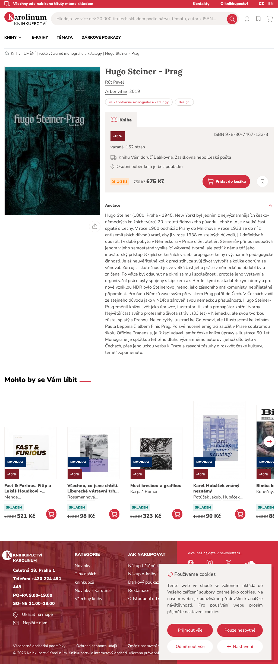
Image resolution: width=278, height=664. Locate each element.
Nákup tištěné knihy (147, 566)
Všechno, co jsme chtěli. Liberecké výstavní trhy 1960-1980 (92, 488)
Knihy (15, 53)
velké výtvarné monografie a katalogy (70, 53)
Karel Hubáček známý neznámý (216, 488)
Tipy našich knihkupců (85, 578)
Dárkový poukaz (143, 582)
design (184, 102)
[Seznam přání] (258, 19)
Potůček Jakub (207, 497)
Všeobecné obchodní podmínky (39, 645)
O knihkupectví (234, 3)
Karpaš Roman (144, 492)
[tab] (121, 119)
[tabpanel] (189, 159)
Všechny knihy (88, 599)
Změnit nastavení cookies (149, 645)
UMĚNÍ (30, 53)
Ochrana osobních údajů (96, 645)
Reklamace (139, 590)
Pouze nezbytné (240, 630)
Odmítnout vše (190, 647)
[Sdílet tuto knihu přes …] (94, 226)
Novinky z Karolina (92, 590)
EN (271, 3)
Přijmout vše (190, 630)
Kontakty (201, 3)
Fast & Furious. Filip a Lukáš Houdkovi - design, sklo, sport (27, 488)
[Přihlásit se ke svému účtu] (247, 19)
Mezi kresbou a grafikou (156, 485)
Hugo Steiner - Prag (122, 53)
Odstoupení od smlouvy (151, 599)
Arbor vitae (116, 91)
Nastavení (243, 647)
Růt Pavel (114, 82)
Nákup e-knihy (142, 574)
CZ (261, 3)
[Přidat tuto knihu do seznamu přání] (262, 181)
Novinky (82, 566)
